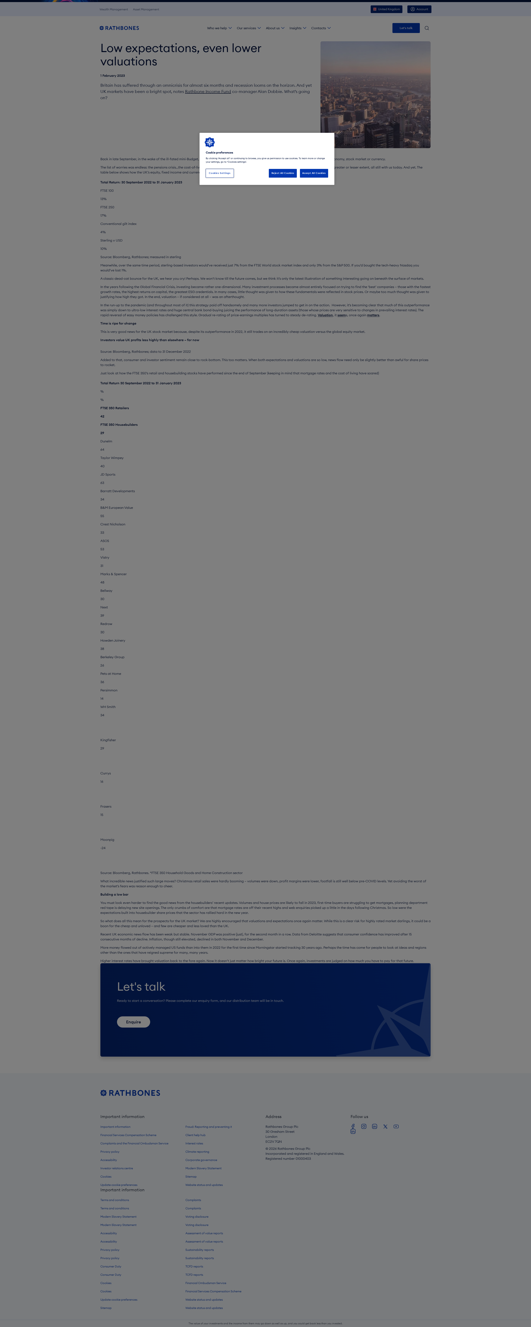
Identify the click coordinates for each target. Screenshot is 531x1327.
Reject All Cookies (283, 173)
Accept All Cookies (314, 173)
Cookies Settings (219, 173)
